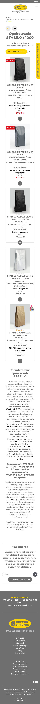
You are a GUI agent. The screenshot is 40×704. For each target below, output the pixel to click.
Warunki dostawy (20, 669)
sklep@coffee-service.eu (20, 605)
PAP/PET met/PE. (20, 517)
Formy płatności (20, 664)
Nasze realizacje (20, 646)
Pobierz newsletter (20, 579)
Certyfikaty (20, 648)
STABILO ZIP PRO (14, 409)
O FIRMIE (20, 638)
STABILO (24, 19)
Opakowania (16, 19)
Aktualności (20, 641)
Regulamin (20, 671)
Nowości (20, 643)
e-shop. (11, 499)
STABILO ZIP (12, 426)
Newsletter (20, 653)
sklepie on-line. (23, 404)
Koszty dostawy (20, 666)
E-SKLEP (20, 661)
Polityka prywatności (20, 674)
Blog (20, 651)
